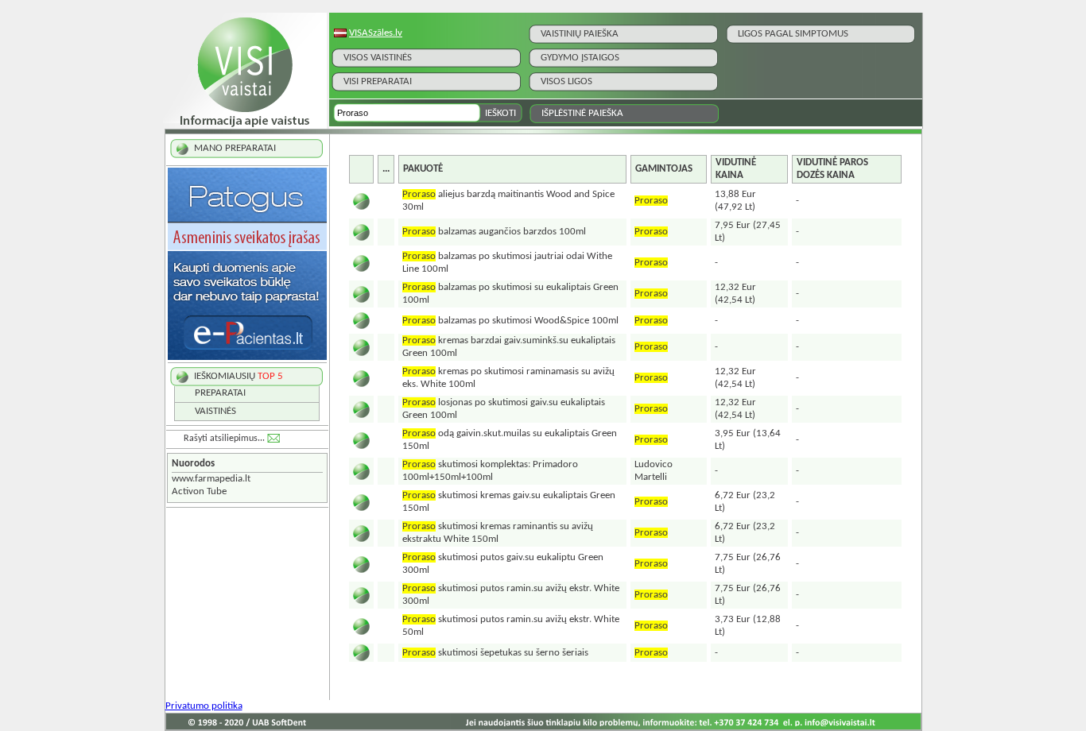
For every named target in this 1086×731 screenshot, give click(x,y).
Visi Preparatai (377, 81)
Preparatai (220, 393)
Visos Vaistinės (377, 57)
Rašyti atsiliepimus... (224, 438)
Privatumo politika (203, 706)
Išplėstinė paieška (582, 113)
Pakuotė (423, 169)
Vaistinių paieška (580, 34)
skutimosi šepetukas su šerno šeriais (495, 653)
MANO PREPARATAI (235, 148)
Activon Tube (199, 491)
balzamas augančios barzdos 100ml (494, 231)
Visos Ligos (566, 81)
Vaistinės (215, 411)
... (386, 169)
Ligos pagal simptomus (793, 34)
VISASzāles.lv (375, 33)
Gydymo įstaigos (580, 57)
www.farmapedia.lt (211, 479)
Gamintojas (663, 169)
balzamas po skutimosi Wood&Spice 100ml (510, 320)
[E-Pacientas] (247, 357)
